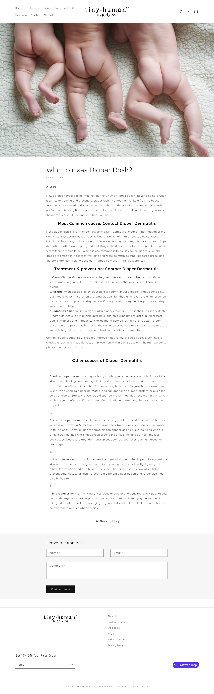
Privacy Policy (116, 645)
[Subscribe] (71, 665)
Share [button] (53, 186)
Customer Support (118, 621)
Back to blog (109, 521)
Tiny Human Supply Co (84, 686)
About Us (113, 616)
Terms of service (140, 686)
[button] (181, 11)
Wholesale (114, 627)
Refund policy (105, 686)
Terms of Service (117, 639)
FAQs (111, 633)
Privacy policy (122, 686)
